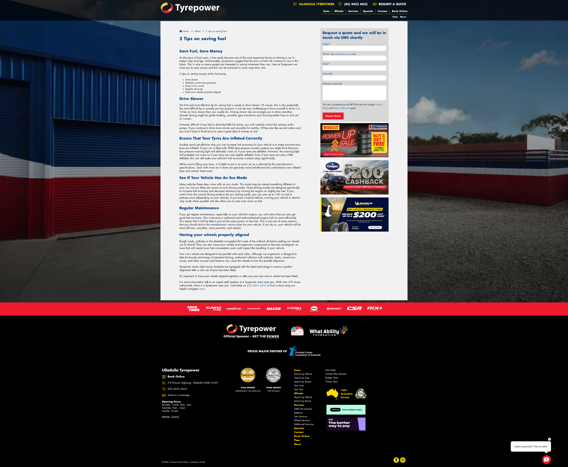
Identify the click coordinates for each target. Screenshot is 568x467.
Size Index (330, 370)
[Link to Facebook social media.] (396, 460)
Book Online (400, 11)
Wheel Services (302, 420)
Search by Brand (302, 381)
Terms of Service (341, 108)
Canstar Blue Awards (335, 373)
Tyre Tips (298, 389)
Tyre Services (300, 416)
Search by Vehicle (303, 374)
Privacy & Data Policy (179, 462)
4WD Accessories (303, 408)
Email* (326, 63)
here (202, 289)
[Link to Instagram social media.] (403, 460)
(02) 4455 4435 (356, 4)
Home (185, 31)
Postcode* (328, 73)
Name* (326, 44)
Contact (382, 11)
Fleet (395, 16)
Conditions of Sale (197, 462)
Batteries (298, 412)
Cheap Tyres (331, 381)
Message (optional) (332, 83)
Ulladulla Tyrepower (316, 4)
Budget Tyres (331, 377)
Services (353, 11)
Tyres (326, 11)
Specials (368, 11)
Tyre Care (299, 385)
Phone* (339, 54)
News (403, 16)
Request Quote (333, 116)
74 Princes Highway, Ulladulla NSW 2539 (193, 383)
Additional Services (304, 424)
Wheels (338, 11)
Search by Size (301, 377)
